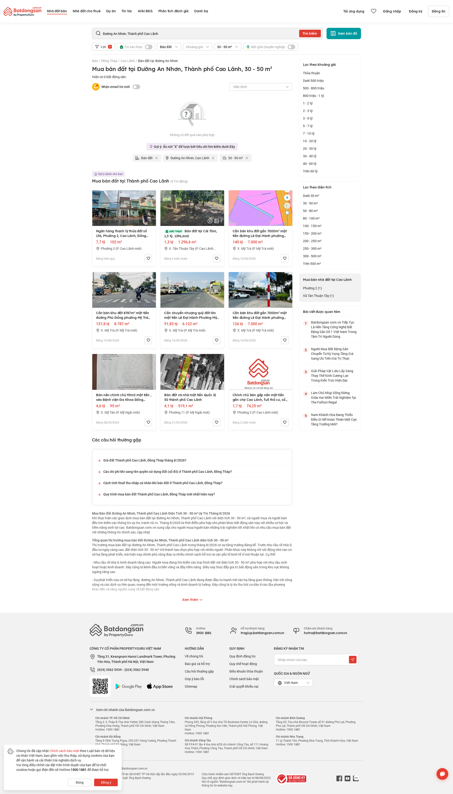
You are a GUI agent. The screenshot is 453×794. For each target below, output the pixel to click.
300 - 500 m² (312, 256)
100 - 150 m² (312, 226)
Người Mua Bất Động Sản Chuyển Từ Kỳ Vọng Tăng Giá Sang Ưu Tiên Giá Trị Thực (332, 354)
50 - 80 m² (310, 210)
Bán (95, 60)
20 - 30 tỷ (309, 148)
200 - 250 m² (312, 241)
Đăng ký (415, 11)
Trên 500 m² (312, 263)
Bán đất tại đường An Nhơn (158, 60)
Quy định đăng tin (242, 656)
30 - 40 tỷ (309, 156)
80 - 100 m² (311, 218)
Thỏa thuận (311, 73)
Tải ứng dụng (353, 11)
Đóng (80, 782)
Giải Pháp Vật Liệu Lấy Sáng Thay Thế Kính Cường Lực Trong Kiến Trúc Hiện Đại (332, 375)
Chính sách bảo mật (244, 679)
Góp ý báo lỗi (194, 679)
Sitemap (191, 686)
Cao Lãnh (128, 60)
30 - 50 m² (310, 203)
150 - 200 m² (312, 233)
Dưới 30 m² (311, 195)
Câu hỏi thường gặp (199, 671)
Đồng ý (106, 782)
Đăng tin (438, 11)
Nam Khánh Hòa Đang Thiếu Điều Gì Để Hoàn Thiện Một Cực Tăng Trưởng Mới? (334, 419)
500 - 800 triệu (313, 88)
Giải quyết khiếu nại (244, 686)
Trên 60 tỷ (310, 171)
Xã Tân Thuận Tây (318, 295)
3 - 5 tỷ (308, 118)
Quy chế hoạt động (243, 663)
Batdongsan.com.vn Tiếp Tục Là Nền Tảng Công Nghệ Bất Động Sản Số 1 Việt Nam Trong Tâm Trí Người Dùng (334, 329)
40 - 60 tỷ (309, 163)
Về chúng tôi (194, 656)
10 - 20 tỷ (309, 141)
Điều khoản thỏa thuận (246, 671)
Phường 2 (312, 288)
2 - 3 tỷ (308, 110)
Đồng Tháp (109, 60)
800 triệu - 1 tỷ (313, 95)
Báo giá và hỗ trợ (197, 663)
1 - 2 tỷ (308, 103)
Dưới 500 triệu (313, 80)
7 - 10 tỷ (309, 133)
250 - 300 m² (312, 248)
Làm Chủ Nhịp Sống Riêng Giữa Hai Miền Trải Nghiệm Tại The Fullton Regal (333, 397)
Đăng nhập (392, 11)
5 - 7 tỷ (308, 126)
